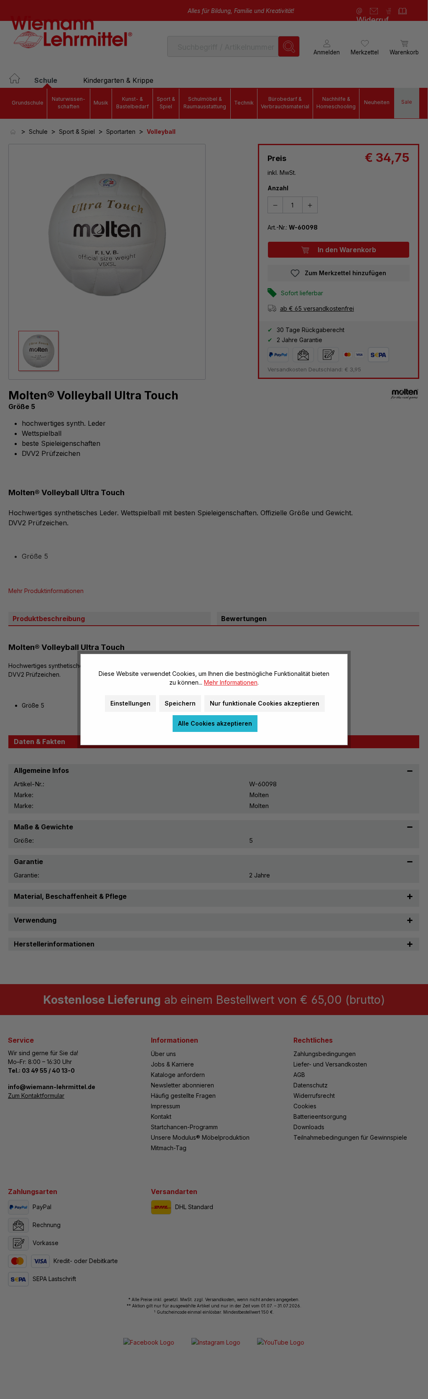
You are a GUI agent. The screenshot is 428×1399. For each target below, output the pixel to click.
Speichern (180, 703)
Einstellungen (130, 703)
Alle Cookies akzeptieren (215, 723)
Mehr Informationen (230, 682)
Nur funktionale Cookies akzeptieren (264, 703)
